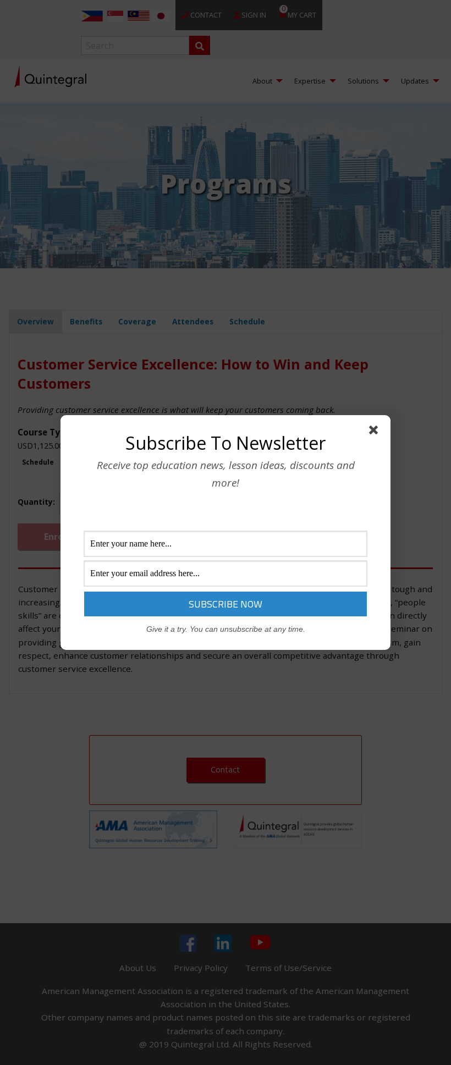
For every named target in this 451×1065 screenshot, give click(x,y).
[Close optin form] (375, 432)
